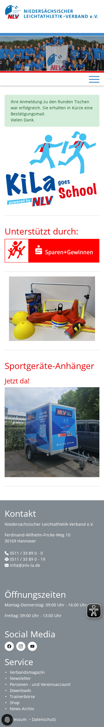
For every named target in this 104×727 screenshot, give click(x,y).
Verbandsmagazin (27, 672)
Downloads (20, 690)
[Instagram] (20, 646)
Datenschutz (44, 719)
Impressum (16, 719)
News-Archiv (22, 708)
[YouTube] (32, 646)
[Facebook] (9, 646)
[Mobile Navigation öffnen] (94, 79)
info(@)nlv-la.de (25, 565)
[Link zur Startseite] (52, 11)
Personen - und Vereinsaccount (40, 684)
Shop (15, 702)
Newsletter (20, 678)
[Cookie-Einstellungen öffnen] (7, 720)
